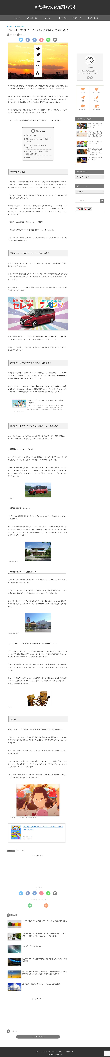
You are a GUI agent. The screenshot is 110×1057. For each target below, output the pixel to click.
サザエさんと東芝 (31, 135)
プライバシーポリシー (58, 1051)
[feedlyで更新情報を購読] (30, 905)
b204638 (89, 67)
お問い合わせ (46, 1051)
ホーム (39, 1051)
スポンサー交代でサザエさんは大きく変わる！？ (37, 146)
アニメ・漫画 (21, 850)
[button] (102, 201)
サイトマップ (69, 1051)
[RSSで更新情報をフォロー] (46, 905)
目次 (37, 131)
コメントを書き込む (38, 1036)
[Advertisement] (38, 869)
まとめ (28, 157)
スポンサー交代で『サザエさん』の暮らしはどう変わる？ (37, 153)
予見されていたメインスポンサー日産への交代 (37, 140)
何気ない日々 (11, 850)
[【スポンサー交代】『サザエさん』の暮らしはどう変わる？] (34, 40)
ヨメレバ (30, 836)
